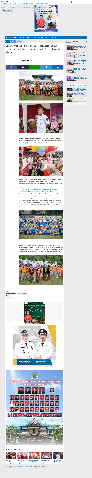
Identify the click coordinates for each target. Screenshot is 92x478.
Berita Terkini (70, 85)
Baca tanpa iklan (58, 57)
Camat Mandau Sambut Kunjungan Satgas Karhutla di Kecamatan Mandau (79, 89)
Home (6, 466)
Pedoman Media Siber (18, 466)
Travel (46, 37)
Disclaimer (26, 466)
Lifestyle (40, 37)
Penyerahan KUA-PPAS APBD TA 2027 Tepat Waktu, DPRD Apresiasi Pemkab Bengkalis (80, 70)
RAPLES (15, 468)
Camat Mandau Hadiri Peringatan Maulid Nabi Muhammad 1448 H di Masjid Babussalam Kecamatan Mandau (79, 101)
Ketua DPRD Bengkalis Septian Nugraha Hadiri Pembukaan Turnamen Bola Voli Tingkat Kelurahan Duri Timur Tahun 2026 (80, 64)
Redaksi (10, 466)
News (10, 37)
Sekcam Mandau (10, 298)
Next (85, 85)
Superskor (22, 37)
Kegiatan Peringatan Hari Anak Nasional (16, 293)
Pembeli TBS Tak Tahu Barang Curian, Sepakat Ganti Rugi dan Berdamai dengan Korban (24, 3)
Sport (29, 37)
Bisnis (15, 37)
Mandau (8, 295)
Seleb (34, 37)
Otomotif (53, 37)
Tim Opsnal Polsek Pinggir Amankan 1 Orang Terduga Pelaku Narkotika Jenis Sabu (23, 7)
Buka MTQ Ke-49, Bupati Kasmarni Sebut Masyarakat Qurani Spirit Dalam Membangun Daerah (80, 78)
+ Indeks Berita (70, 103)
